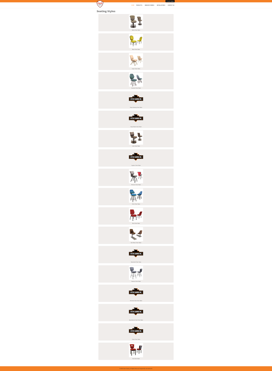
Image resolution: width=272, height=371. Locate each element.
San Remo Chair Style (136, 242)
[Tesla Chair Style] (136, 331)
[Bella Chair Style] (136, 21)
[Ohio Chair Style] (136, 195)
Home (132, 5)
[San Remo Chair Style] (136, 234)
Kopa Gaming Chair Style (136, 107)
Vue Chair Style (136, 358)
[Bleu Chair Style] (136, 41)
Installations (161, 5)
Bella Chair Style (136, 30)
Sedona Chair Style (136, 281)
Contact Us (171, 5)
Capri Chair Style (136, 68)
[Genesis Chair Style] (136, 79)
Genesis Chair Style (136, 88)
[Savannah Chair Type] (136, 253)
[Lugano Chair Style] (136, 157)
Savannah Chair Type (136, 262)
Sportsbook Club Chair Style (136, 320)
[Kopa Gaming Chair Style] (136, 99)
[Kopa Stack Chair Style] (136, 118)
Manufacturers (149, 5)
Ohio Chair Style (136, 204)
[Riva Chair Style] (136, 215)
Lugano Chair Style (136, 165)
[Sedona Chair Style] (136, 273)
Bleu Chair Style (136, 49)
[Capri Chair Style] (136, 60)
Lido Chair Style (136, 146)
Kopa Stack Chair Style (136, 126)
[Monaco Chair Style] (136, 176)
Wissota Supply (170, 1)
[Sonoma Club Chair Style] (136, 292)
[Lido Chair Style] (136, 137)
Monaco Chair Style (136, 184)
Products (139, 5)
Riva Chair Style (136, 223)
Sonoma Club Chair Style (136, 300)
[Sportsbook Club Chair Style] (136, 311)
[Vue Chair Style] (136, 350)
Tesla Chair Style (136, 339)
